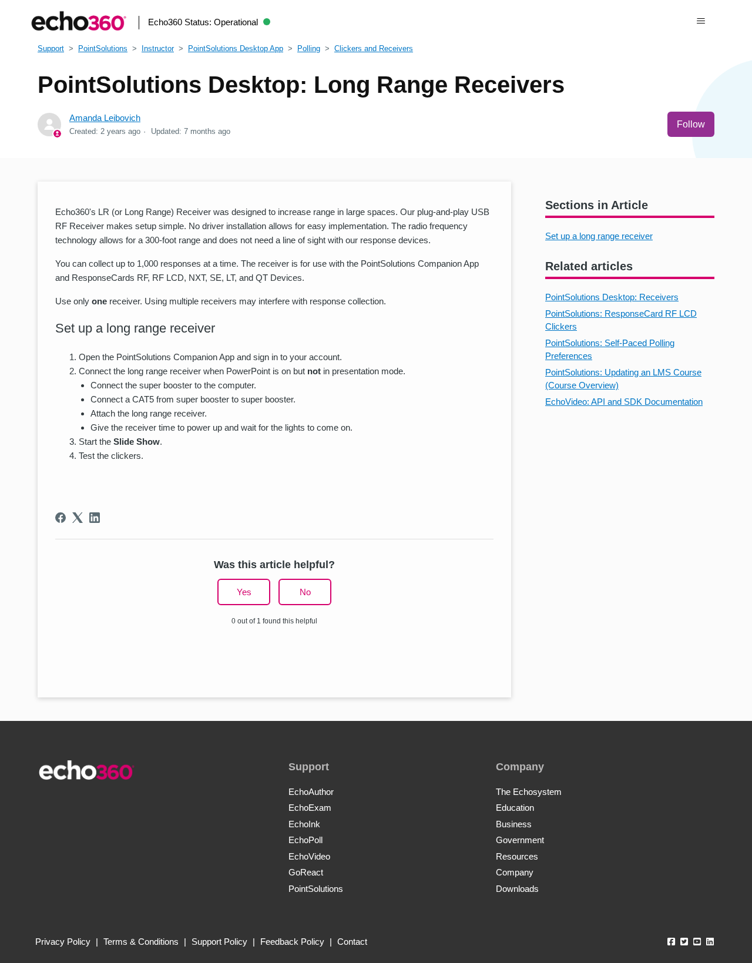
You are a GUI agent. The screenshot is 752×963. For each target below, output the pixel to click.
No (305, 592)
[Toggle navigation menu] (701, 21)
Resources (517, 856)
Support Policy (219, 942)
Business (514, 824)
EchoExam (309, 808)
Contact (352, 942)
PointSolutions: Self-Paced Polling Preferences (609, 349)
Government (520, 840)
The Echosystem (529, 792)
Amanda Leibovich (104, 118)
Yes (244, 592)
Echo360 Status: (203, 22)
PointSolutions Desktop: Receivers (612, 297)
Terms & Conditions (141, 942)
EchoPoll (305, 840)
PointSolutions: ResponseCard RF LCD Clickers (621, 320)
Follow (691, 124)
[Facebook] (60, 517)
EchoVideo (309, 856)
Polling (308, 48)
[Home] (78, 21)
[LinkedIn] (94, 517)
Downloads (517, 889)
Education (515, 808)
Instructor (158, 48)
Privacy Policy (62, 942)
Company (514, 872)
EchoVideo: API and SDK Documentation (624, 402)
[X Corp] (77, 517)
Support (51, 48)
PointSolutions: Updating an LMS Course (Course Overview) (623, 379)
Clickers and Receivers (373, 48)
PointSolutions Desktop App (235, 48)
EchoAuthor (311, 792)
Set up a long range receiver (599, 236)
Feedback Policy (292, 942)
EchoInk (304, 824)
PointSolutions (102, 48)
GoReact (305, 872)
